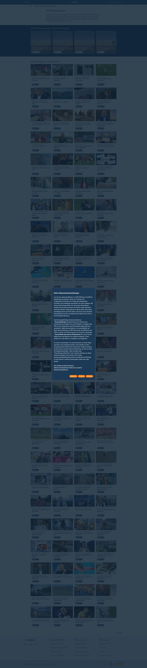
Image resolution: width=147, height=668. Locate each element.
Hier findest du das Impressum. (64, 365)
